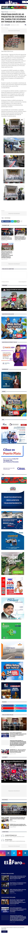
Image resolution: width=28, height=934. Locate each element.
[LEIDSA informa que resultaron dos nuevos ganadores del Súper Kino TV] (5, 826)
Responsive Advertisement (14, 30)
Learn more (3, 928)
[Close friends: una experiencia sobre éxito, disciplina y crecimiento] (5, 884)
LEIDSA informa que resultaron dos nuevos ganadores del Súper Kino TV (18, 825)
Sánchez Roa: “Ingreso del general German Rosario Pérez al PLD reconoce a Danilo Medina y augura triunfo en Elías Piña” (17, 901)
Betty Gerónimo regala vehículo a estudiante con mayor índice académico (20, 238)
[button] (2, 2)
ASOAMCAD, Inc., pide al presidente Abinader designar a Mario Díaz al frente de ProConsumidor (18, 751)
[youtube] (7, 708)
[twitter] (14, 853)
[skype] (20, 711)
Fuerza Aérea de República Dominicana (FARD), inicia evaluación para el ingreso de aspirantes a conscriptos (18, 734)
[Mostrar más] (21, 221)
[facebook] (7, 706)
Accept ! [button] (4, 931)
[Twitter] (12, 221)
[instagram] (3, 853)
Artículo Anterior (5, 281)
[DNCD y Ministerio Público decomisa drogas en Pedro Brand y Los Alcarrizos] (5, 891)
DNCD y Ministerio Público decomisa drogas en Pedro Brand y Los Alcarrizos (18, 890)
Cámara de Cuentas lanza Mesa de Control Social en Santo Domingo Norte (17, 818)
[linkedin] (7, 711)
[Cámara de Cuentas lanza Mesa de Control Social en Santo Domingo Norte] (5, 819)
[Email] (18, 221)
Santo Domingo (12, 11)
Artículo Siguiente (22, 281)
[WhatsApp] (15, 221)
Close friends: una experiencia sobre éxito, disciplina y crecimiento (6, 238)
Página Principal (4, 11)
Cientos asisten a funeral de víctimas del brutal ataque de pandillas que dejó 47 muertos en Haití (18, 877)
